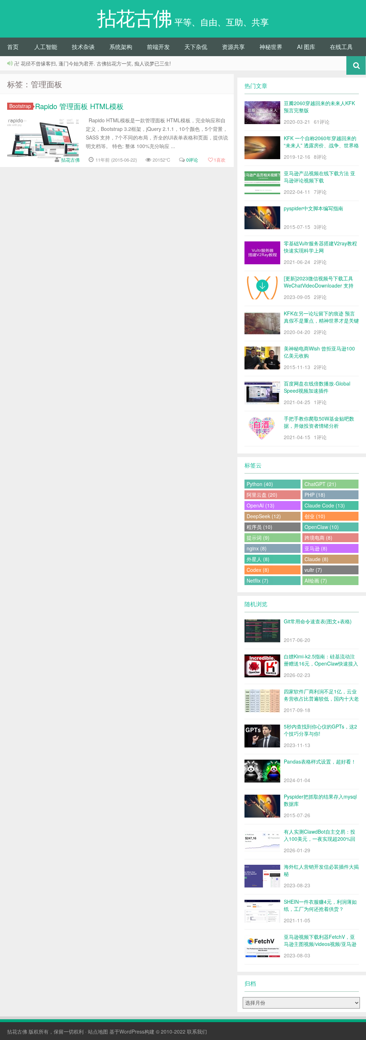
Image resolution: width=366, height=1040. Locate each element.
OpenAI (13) (260, 505)
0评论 (192, 159)
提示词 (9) (258, 537)
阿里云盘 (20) (262, 494)
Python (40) (260, 483)
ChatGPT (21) (320, 483)
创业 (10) (315, 516)
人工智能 (45, 47)
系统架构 (120, 47)
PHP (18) (315, 494)
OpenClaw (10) (322, 526)
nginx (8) (257, 548)
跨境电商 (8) (318, 537)
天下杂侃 (195, 47)
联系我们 (197, 1031)
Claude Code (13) (325, 505)
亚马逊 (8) (316, 548)
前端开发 (158, 47)
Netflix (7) (257, 580)
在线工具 (341, 47)
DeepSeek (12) (264, 516)
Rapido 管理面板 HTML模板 (79, 106)
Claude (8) (316, 559)
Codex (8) (258, 569)
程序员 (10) (259, 526)
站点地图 (98, 1031)
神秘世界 (270, 47)
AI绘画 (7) (316, 580)
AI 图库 (306, 47)
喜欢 (220, 159)
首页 (13, 47)
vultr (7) (313, 569)
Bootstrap (20, 106)
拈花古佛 (70, 159)
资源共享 (233, 47)
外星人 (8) (258, 559)
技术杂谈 (83, 47)
